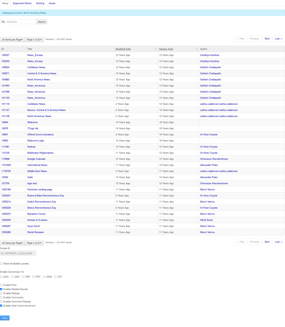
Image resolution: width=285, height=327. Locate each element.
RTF (38, 276)
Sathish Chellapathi (210, 67)
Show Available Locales (16, 263)
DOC (6, 276)
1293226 (6, 207)
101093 (5, 85)
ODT (17, 276)
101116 (5, 103)
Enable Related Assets (15, 289)
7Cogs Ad (32, 128)
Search (42, 21)
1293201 (6, 195)
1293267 (6, 226)
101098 (5, 91)
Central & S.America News (41, 73)
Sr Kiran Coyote (208, 134)
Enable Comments (13, 297)
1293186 (6, 189)
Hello (30, 177)
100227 (5, 55)
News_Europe (35, 55)
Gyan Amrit (33, 226)
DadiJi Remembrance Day (41, 201)
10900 (4, 140)
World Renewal (35, 232)
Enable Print (9, 285)
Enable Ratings (11, 293)
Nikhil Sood (206, 220)
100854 (5, 67)
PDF (27, 276)
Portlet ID (5, 248)
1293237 (6, 213)
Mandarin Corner (36, 213)
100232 (5, 61)
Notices (31, 146)
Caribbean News (36, 67)
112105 (5, 152)
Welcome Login (35, 140)
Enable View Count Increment (19, 305)
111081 (5, 146)
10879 (4, 128)
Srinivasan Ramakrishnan (214, 158)
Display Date (166, 49)
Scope (52, 3)
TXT (59, 276)
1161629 (6, 165)
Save (4, 318)
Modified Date (123, 49)
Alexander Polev (209, 165)
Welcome (32, 122)
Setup (5, 3)
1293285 (6, 232)
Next (267, 38)
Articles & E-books (37, 220)
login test (32, 183)
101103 (5, 97)
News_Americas (36, 85)
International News (37, 165)
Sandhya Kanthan (209, 55)
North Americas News (39, 116)
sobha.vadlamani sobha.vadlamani (219, 103)
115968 (5, 158)
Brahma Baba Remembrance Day (45, 195)
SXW (49, 276)
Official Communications (40, 134)
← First (240, 38)
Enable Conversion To (12, 271)
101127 (5, 110)
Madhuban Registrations (40, 152)
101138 (5, 116)
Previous (254, 38)
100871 (5, 73)
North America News (38, 79)
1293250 (6, 220)
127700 (5, 183)
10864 (4, 122)
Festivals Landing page (39, 189)
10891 (4, 134)
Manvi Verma (207, 189)
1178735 (6, 171)
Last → (279, 38)
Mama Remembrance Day (41, 207)
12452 (4, 177)
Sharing (40, 3)
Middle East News (37, 171)
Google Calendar (36, 158)
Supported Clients (22, 3)
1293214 (6, 201)
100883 (5, 79)
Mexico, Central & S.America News (46, 110)
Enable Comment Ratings (17, 301)
